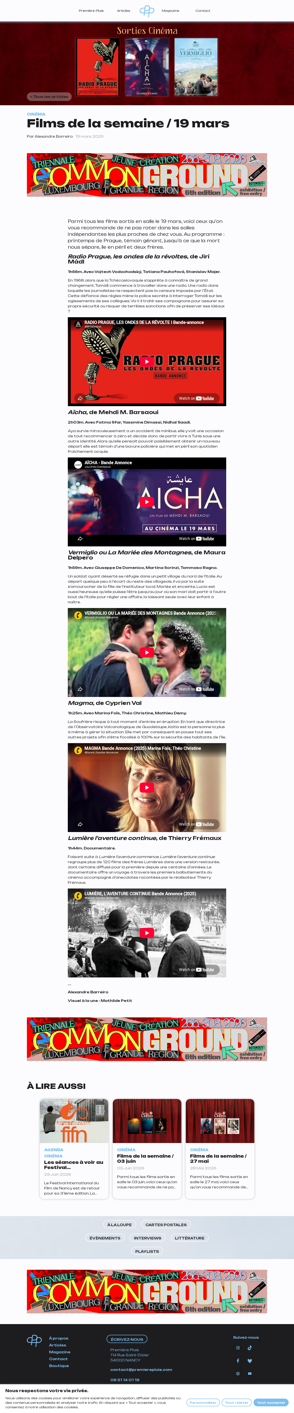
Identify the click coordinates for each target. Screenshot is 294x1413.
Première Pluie (91, 10)
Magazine (170, 10)
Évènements (105, 1238)
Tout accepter (271, 1402)
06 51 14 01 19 (124, 1380)
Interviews (147, 1238)
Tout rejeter (237, 1402)
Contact (202, 10)
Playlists (147, 1251)
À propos (58, 1338)
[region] (147, 1398)
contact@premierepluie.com (141, 1369)
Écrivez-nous (127, 1339)
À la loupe (119, 1225)
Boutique (59, 1366)
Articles (123, 10)
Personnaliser (203, 1402)
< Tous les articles (49, 97)
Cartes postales (166, 1225)
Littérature (189, 1238)
